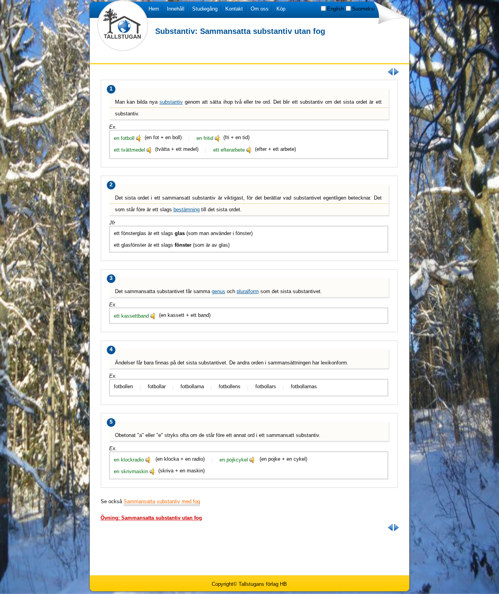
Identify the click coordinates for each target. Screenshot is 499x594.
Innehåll (175, 9)
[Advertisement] (249, 552)
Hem (154, 9)
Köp (280, 9)
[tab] (151, 517)
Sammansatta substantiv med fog (162, 501)
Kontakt (234, 9)
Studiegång (205, 9)
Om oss (260, 9)
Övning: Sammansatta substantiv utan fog (151, 518)
